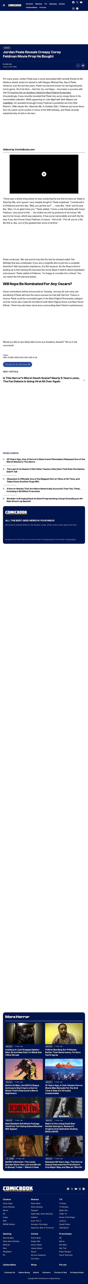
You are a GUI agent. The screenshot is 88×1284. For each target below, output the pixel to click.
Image (5, 1217)
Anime (62, 4)
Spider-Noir (63, 1210)
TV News (62, 1203)
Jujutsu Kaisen (36, 1248)
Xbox (5, 1248)
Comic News (7, 1203)
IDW (4, 1221)
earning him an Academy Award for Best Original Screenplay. (41, 92)
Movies (38, 4)
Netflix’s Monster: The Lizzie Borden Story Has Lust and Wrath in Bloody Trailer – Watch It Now (23, 1165)
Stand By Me (32, 357)
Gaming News (8, 1238)
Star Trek (62, 1248)
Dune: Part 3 (36, 1221)
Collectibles (31, 7)
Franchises (65, 1234)
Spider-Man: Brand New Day (42, 1214)
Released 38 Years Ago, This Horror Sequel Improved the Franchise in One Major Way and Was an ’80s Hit (64, 1165)
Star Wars (63, 1245)
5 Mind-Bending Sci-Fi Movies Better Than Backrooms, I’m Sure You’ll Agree (63, 1052)
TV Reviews (63, 1207)
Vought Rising (64, 1224)
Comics (29, 4)
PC (4, 1255)
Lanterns (62, 1221)
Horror (7, 48)
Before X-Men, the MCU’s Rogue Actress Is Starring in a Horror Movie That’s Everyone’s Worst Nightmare (22, 1089)
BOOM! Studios (9, 1224)
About (36, 1272)
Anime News (36, 1238)
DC (4, 1214)
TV (45, 4)
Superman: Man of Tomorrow (42, 1227)
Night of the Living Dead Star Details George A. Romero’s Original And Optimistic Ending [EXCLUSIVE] (61, 1127)
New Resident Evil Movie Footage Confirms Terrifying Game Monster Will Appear (24, 1126)
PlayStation (7, 1251)
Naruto (33, 1251)
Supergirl (34, 1210)
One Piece (35, 1258)
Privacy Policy (71, 539)
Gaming (52, 4)
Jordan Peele (19, 357)
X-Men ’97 (63, 1214)
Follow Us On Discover (16, 364)
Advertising (24, 1272)
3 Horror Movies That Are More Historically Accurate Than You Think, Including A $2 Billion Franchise (43, 490)
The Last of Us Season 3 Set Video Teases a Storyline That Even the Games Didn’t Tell (45, 470)
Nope (26, 357)
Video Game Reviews (11, 1241)
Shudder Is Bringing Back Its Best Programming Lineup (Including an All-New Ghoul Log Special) (45, 500)
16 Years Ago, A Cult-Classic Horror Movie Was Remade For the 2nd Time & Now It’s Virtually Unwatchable (64, 1089)
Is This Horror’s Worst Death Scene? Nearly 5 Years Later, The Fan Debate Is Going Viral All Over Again (41, 380)
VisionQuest (64, 1227)
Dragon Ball (35, 1241)
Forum (43, 7)
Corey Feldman (8, 357)
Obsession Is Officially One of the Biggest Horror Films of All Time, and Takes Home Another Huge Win (43, 480)
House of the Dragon (67, 1217)
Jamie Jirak (8, 64)
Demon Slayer (36, 1245)
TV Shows (10, 1159)
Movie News (35, 1203)
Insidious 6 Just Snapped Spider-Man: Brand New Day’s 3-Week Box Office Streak (23, 1052)
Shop (34, 1265)
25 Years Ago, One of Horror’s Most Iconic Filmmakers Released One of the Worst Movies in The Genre (46, 460)
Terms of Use (48, 539)
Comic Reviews (9, 1207)
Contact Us (9, 1272)
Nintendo (6, 1245)
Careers (46, 1272)
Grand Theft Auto (66, 1255)
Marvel (5, 1210)
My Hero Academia (38, 1255)
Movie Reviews (37, 1207)
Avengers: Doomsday (39, 1224)
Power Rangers (65, 1251)
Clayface (34, 1217)
